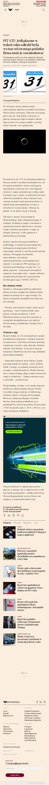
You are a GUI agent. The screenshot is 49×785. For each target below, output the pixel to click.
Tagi (35, 523)
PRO (17, 10)
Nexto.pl (27, 731)
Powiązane (7, 523)
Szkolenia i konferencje (11, 747)
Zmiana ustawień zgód (32, 713)
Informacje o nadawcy (32, 718)
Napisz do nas (8, 716)
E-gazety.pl (28, 729)
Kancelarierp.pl (29, 736)
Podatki (6, 35)
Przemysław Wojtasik (11, 100)
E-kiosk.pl (27, 727)
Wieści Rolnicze (30, 738)
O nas (5, 711)
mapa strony (7, 751)
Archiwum (7, 733)
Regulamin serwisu (31, 716)
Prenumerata (8, 731)
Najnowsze (27, 523)
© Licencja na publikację (12, 507)
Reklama (6, 727)
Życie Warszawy (30, 740)
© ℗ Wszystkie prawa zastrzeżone (16, 509)
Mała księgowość (30, 733)
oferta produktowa (10, 754)
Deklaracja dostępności (32, 720)
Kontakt (6, 713)
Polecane (17, 523)
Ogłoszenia (7, 729)
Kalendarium (28, 751)
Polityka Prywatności (31, 711)
